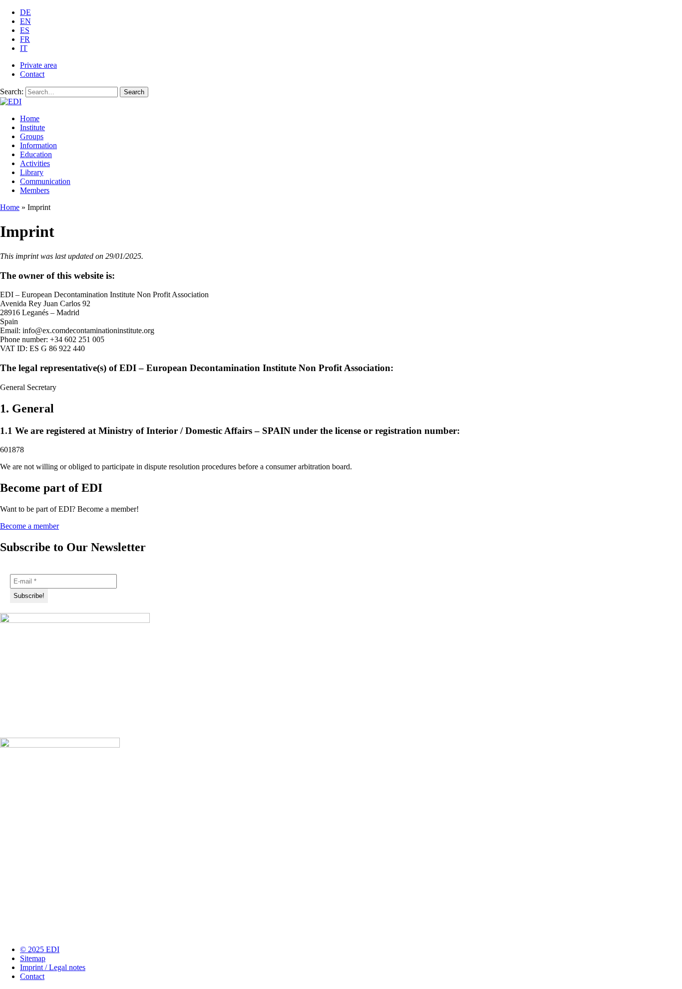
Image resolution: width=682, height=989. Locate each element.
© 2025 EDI (39, 949)
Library (31, 172)
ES (24, 30)
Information (38, 145)
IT (23, 48)
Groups (31, 136)
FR (25, 39)
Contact (32, 74)
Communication (45, 181)
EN (25, 21)
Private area (38, 65)
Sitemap (32, 958)
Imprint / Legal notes (52, 967)
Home (29, 118)
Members (34, 190)
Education (36, 154)
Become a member (29, 526)
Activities (35, 163)
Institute (32, 127)
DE (25, 12)
